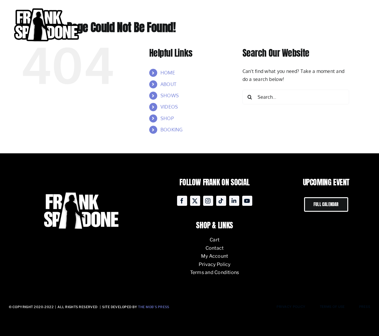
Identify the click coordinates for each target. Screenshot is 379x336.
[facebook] (182, 201)
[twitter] (195, 201)
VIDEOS (169, 107)
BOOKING (171, 130)
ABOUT (168, 84)
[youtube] (247, 201)
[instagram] (208, 201)
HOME (167, 73)
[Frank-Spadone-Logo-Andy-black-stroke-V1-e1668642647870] (46, 7)
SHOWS (169, 95)
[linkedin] (234, 201)
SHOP (167, 118)
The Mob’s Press (153, 307)
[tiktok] (221, 201)
